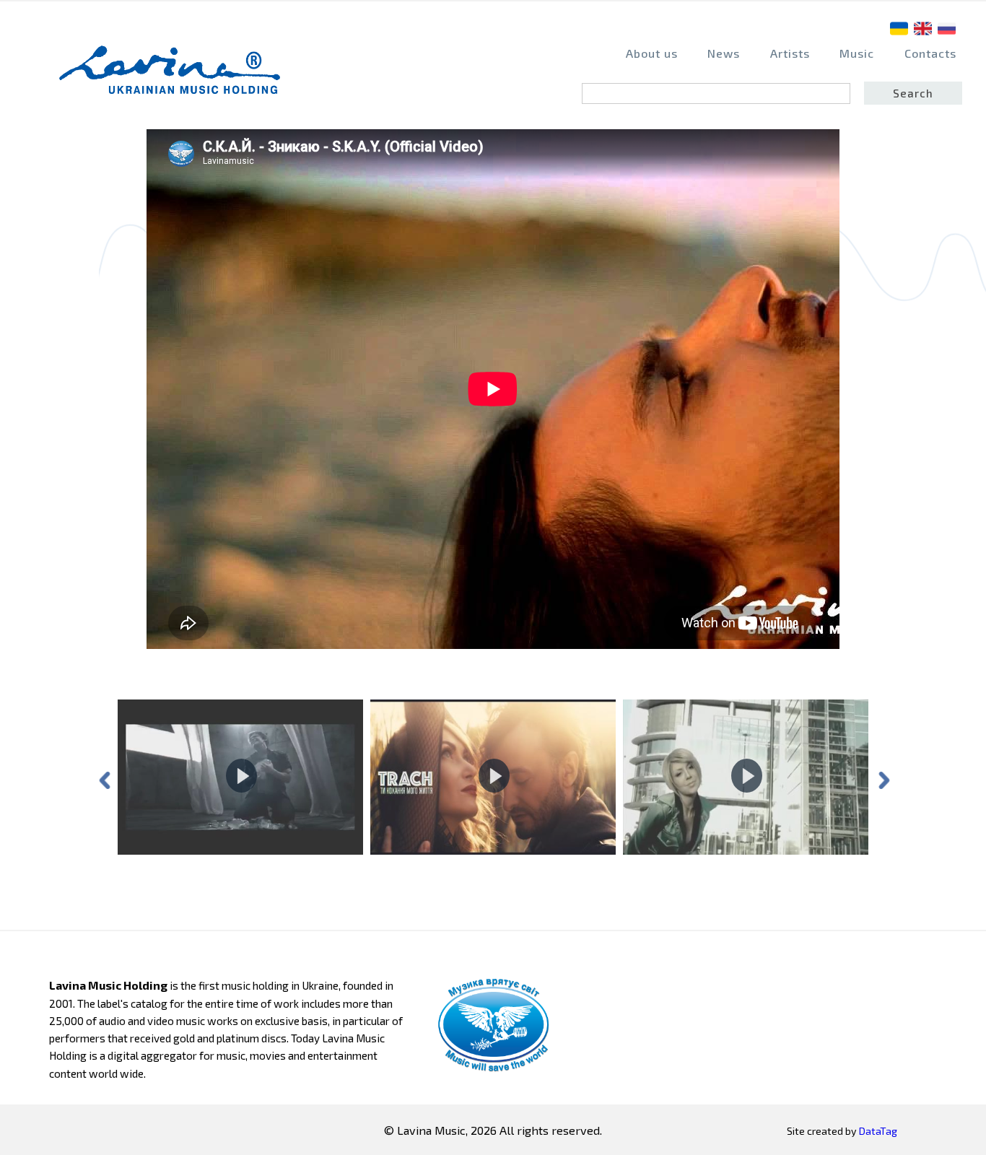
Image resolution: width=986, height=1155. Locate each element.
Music (856, 53)
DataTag (878, 1131)
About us (652, 53)
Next (883, 779)
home (174, 76)
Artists (790, 53)
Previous (103, 779)
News (723, 53)
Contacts (930, 53)
